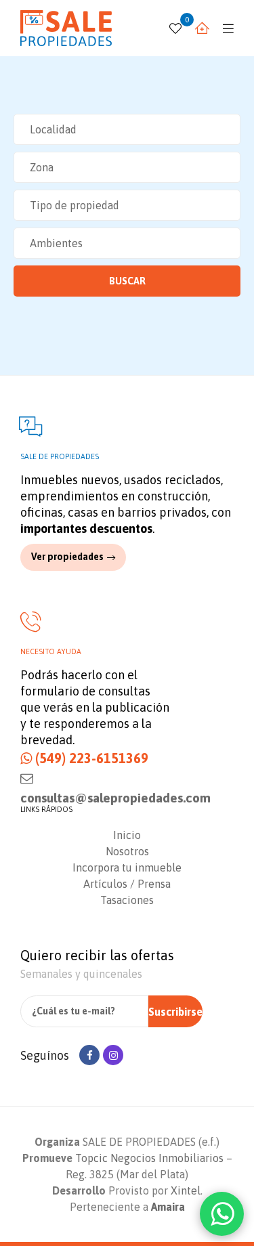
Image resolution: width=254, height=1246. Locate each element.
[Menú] (225, 28)
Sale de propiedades (59, 456)
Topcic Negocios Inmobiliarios (149, 1158)
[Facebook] (89, 1055)
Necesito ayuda (50, 651)
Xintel (185, 1190)
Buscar (127, 281)
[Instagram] (113, 1055)
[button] (73, 557)
